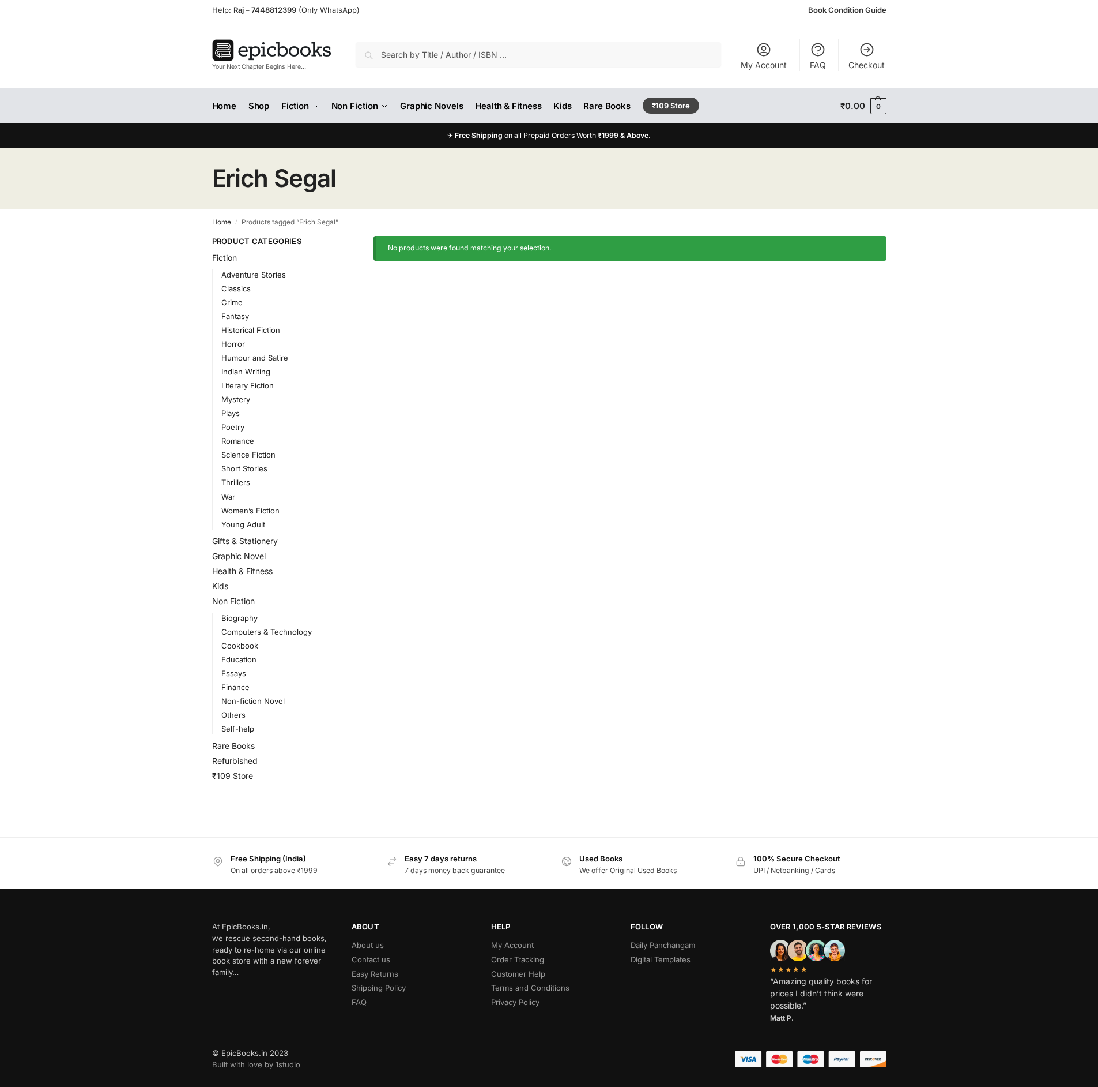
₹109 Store (232, 776)
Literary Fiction (247, 385)
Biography (239, 618)
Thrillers (235, 482)
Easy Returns (375, 974)
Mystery (235, 399)
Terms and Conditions (530, 987)
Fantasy (235, 316)
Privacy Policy (515, 1002)
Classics (236, 288)
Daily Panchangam (663, 945)
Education (238, 659)
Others (233, 714)
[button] (863, 106)
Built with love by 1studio (256, 1064)
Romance (237, 440)
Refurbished (235, 761)
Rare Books (233, 746)
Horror (233, 343)
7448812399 (273, 9)
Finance (235, 687)
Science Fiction (248, 454)
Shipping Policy (379, 987)
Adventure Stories (253, 274)
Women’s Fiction (250, 510)
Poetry (232, 427)
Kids (220, 586)
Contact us (371, 959)
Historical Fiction (250, 330)
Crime (232, 302)
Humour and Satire (254, 357)
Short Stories (244, 468)
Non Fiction (233, 601)
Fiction (224, 258)
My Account (764, 65)
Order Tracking (517, 959)
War (228, 496)
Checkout (866, 65)
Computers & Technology (266, 631)
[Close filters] (329, 242)
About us (368, 945)
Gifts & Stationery (245, 541)
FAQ (818, 65)
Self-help (237, 728)
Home (221, 222)
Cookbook (239, 645)
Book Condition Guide (847, 9)
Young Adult (243, 524)
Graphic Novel (239, 556)
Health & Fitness (242, 571)
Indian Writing (245, 371)
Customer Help (518, 974)
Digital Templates (661, 959)
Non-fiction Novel (253, 701)
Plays (230, 413)
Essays (233, 673)
